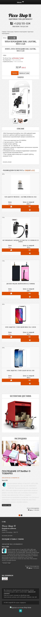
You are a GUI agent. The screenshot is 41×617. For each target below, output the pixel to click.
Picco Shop (19, 15)
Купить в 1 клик (24, 73)
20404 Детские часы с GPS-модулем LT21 (10, 477)
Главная (4, 31)
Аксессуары (10, 31)
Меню (19, 2)
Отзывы (12, 38)
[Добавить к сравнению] (11, 206)
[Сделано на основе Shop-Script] (20, 607)
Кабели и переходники (20, 31)
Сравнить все (29, 170)
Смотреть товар (6, 505)
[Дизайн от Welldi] (20, 611)
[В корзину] (30, 210)
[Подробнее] (29, 206)
